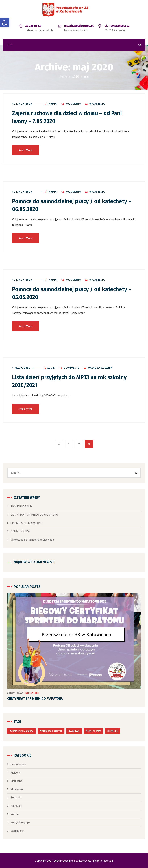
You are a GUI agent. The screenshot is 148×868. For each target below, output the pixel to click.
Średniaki (16, 797)
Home (63, 76)
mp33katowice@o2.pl (79, 25)
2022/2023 (74, 730)
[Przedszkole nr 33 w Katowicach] (74, 10)
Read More (25, 150)
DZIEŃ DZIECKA (20, 531)
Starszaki (16, 805)
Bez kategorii (32, 692)
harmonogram (93, 730)
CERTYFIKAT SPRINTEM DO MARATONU (34, 514)
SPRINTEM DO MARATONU (26, 523)
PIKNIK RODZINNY (21, 506)
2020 (75, 76)
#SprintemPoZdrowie (51, 730)
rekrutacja (112, 730)
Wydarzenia (97, 103)
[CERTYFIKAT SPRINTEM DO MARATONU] (74, 641)
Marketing (16, 781)
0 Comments (73, 103)
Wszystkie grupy (20, 822)
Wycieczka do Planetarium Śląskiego (32, 539)
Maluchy (15, 772)
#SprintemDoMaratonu (21, 730)
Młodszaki (17, 789)
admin (53, 103)
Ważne (92, 367)
